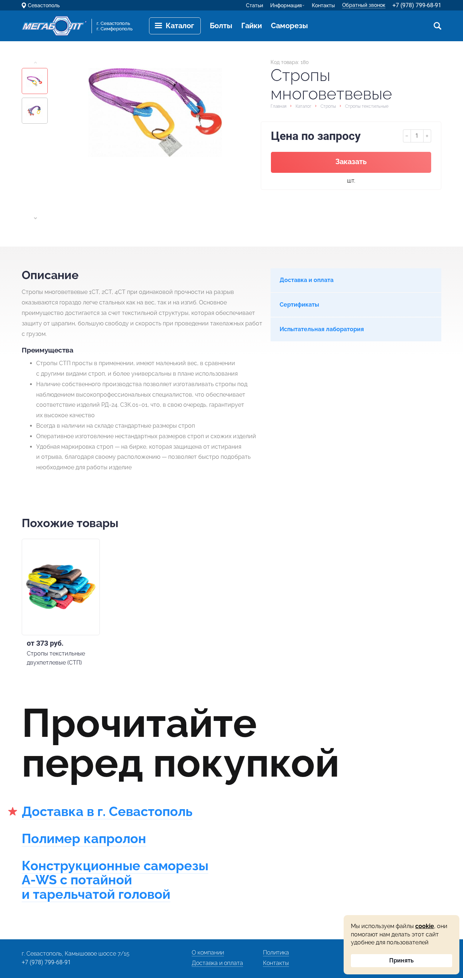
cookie (424, 926)
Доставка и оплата (217, 963)
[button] (35, 62)
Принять (401, 960)
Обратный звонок (363, 5)
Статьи (254, 5)
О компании (208, 952)
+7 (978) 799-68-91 (416, 5)
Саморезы (289, 25)
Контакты (323, 5)
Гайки (251, 25)
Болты (221, 25)
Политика (276, 952)
